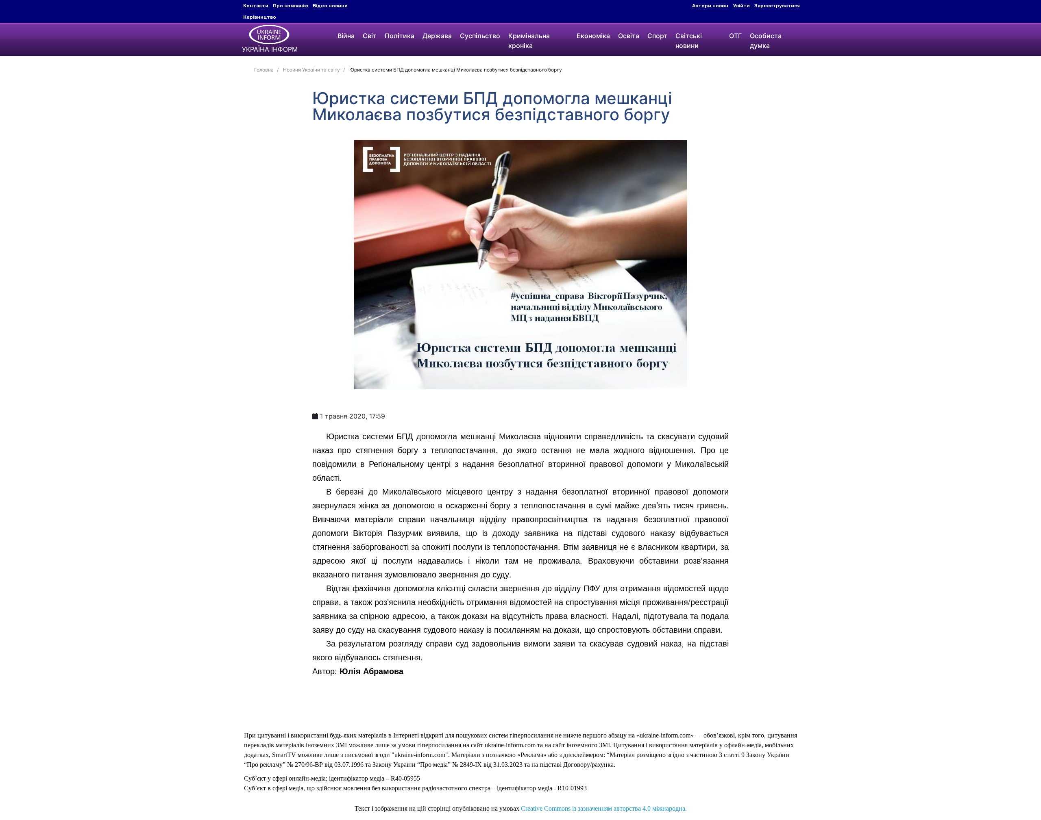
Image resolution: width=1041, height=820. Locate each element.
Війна (346, 36)
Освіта (628, 36)
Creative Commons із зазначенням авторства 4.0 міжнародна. (604, 808)
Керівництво (259, 17)
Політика (399, 36)
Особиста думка (766, 41)
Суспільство (480, 36)
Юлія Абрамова (371, 671)
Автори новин (710, 5)
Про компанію (290, 5)
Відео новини (330, 5)
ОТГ (735, 36)
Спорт (657, 36)
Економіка (593, 36)
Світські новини (688, 41)
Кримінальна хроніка (529, 41)
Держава (437, 36)
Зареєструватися (777, 5)
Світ (370, 36)
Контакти (255, 5)
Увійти (741, 5)
